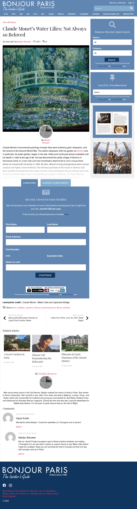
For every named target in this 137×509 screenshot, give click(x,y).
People (61, 14)
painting (66, 307)
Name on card (13, 261)
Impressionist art (49, 307)
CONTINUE (45, 275)
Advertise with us (38, 493)
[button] (17, 356)
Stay (14, 14)
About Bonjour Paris (11, 490)
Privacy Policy (54, 294)
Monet (59, 307)
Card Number (12, 249)
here (66, 214)
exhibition (21, 307)
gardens (29, 307)
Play (35, 14)
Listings (95, 14)
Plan (6, 14)
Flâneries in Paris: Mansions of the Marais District (74, 358)
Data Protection (9, 496)
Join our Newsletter (47, 490)
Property (72, 14)
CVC (8, 255)
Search (112, 59)
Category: (97, 48)
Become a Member (118, 2)
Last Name (52, 224)
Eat (28, 14)
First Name (11, 224)
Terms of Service (67, 294)
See (21, 14)
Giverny (80, 150)
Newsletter (128, 14)
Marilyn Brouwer (24, 41)
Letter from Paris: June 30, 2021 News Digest (67, 318)
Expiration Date (55, 255)
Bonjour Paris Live (111, 14)
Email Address (13, 236)
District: (96, 37)
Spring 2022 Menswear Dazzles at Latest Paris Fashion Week (22, 318)
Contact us (24, 493)
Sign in (131, 2)
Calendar (84, 14)
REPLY (19, 427)
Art (15, 307)
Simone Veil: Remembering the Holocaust (42, 358)
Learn (51, 14)
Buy (42, 14)
